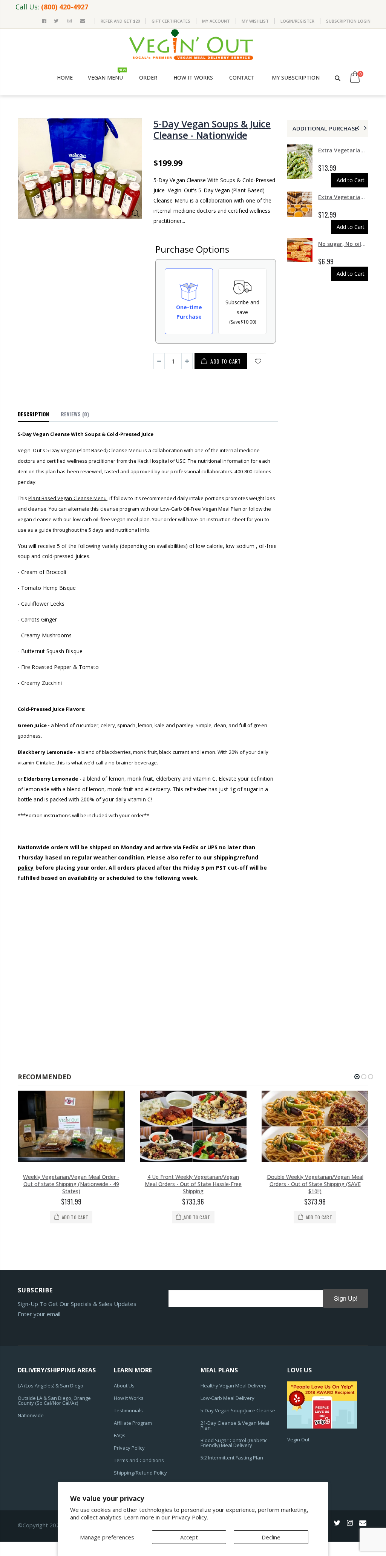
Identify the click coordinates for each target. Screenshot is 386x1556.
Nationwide (31, 1415)
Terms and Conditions (139, 1460)
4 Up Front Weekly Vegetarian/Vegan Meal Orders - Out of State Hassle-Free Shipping (193, 1184)
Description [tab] (33, 414)
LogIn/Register (297, 21)
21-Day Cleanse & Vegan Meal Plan (235, 1425)
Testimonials (128, 1410)
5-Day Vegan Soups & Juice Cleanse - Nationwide (212, 129)
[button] (357, 1076)
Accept (189, 1537)
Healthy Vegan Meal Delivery (234, 1385)
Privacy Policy (129, 1447)
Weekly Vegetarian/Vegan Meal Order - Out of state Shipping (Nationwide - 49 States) (71, 1184)
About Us (124, 1385)
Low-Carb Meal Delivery (227, 1398)
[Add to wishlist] (258, 361)
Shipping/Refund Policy (140, 1472)
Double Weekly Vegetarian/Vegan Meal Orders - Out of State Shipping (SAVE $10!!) (315, 1184)
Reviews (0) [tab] (75, 414)
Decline (271, 1537)
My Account (216, 21)
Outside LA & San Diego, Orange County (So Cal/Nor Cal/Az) (54, 1400)
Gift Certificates (171, 21)
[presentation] (356, 127)
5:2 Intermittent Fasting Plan (232, 1457)
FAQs (120, 1435)
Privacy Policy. (190, 1517)
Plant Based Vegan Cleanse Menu (67, 498)
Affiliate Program (133, 1422)
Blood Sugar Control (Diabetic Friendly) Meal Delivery (234, 1443)
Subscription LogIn (348, 21)
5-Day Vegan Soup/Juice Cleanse (238, 1410)
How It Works (129, 1398)
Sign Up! (345, 1298)
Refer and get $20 (120, 21)
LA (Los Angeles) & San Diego (50, 1385)
